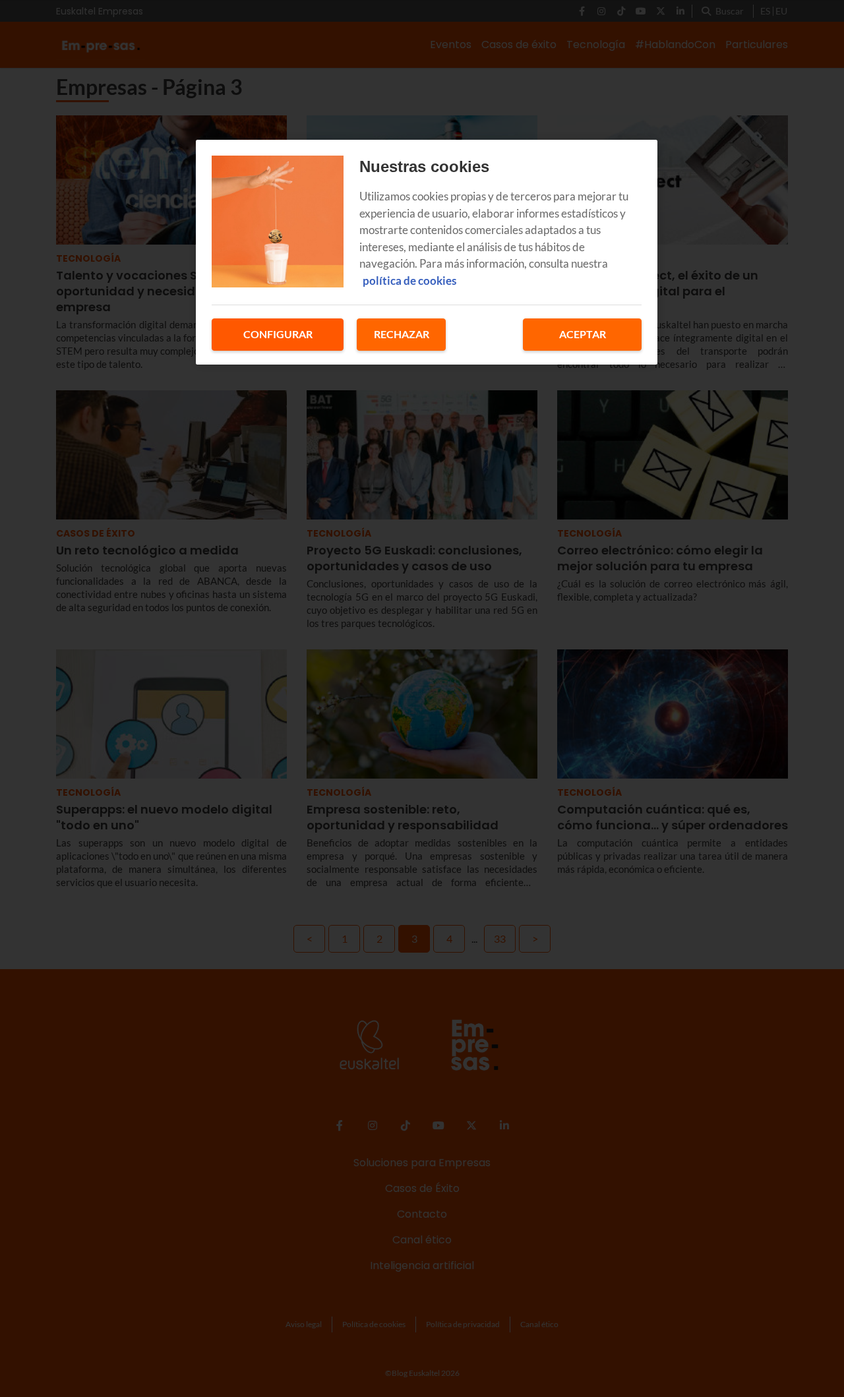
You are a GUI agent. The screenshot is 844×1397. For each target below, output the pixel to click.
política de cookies (409, 280)
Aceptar (582, 334)
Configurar (278, 334)
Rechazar (401, 334)
